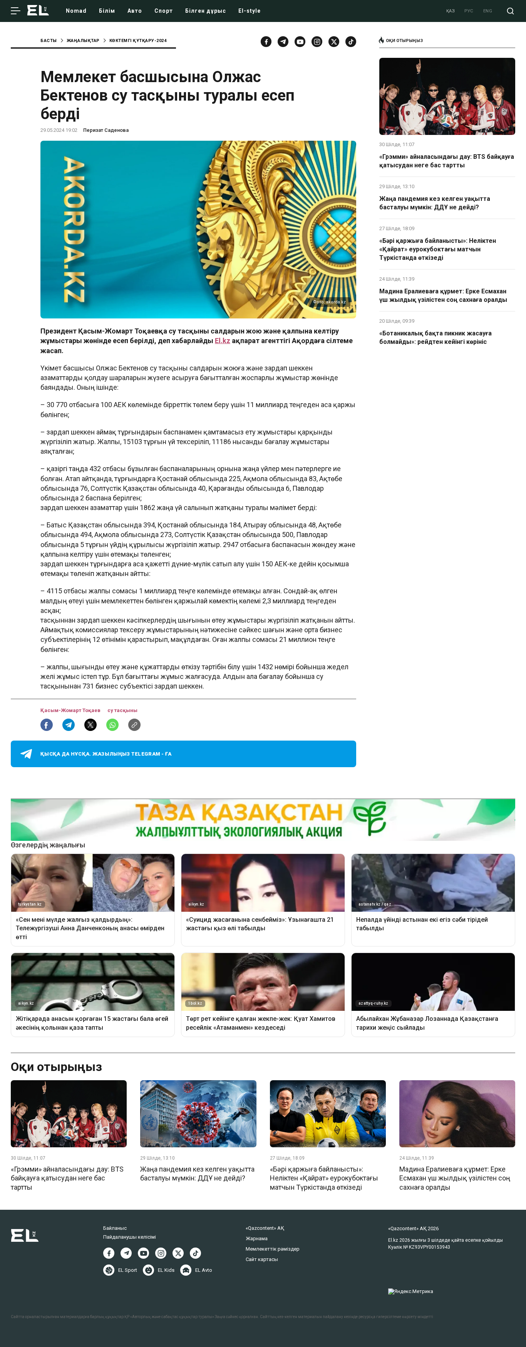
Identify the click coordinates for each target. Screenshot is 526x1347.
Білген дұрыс (205, 11)
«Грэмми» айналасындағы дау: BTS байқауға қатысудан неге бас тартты (446, 161)
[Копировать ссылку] (134, 725)
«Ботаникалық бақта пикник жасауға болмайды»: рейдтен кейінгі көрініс (435, 337)
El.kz (222, 341)
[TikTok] (350, 41)
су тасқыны (122, 710)
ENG (487, 10)
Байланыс (115, 1228)
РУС (469, 10)
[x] (333, 41)
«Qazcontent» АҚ (265, 1228)
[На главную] (38, 11)
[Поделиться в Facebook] (46, 725)
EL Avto (203, 1270)
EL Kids (166, 1270)
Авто (134, 11)
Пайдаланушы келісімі (129, 1237)
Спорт (163, 11)
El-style (249, 11)
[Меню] (15, 11)
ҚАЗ (450, 10)
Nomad (76, 11)
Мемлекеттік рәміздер (273, 1249)
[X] (178, 1253)
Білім (107, 11)
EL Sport (127, 1270)
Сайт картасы (262, 1259)
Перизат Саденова (106, 130)
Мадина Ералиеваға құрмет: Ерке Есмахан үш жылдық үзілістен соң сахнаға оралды (443, 295)
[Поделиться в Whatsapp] (112, 725)
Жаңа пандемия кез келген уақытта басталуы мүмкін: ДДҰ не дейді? (434, 203)
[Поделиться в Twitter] (90, 725)
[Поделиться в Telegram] (68, 725)
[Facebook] (266, 41)
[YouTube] (300, 41)
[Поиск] (510, 11)
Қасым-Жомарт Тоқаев (71, 710)
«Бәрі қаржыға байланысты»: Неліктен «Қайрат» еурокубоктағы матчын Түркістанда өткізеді (437, 249)
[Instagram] (317, 41)
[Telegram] (283, 41)
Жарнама (257, 1238)
